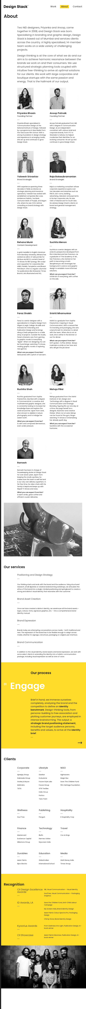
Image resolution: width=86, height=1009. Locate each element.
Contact (77, 6)
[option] (43, 712)
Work (53, 6)
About (64, 6)
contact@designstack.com (43, 997)
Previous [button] (6, 743)
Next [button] (80, 743)
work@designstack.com (41, 1002)
